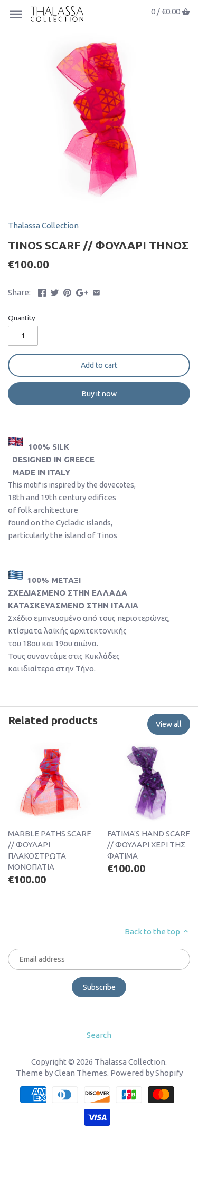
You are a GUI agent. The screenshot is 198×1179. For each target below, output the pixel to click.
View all (169, 724)
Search (99, 1034)
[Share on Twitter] (55, 291)
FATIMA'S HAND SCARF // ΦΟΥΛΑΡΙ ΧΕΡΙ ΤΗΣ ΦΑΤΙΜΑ (148, 844)
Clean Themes (80, 1072)
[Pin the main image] (67, 291)
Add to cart (99, 365)
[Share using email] (96, 291)
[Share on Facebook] (42, 291)
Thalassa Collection (43, 225)
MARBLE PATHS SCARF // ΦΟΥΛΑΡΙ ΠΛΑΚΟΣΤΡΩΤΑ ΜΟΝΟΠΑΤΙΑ (49, 850)
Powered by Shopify (146, 1072)
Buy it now (99, 393)
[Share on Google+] (82, 291)
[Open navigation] (16, 14)
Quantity (21, 318)
